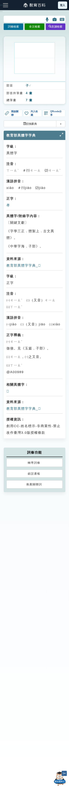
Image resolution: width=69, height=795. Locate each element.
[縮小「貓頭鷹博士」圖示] (64, 773)
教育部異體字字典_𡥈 (23, 265)
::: (1, 11)
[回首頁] (34, 5)
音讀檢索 (56, 26)
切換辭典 (31, 123)
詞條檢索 (13, 26)
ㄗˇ (30, 86)
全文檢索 (34, 26)
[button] (47, 19)
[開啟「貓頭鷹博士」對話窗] (59, 779)
